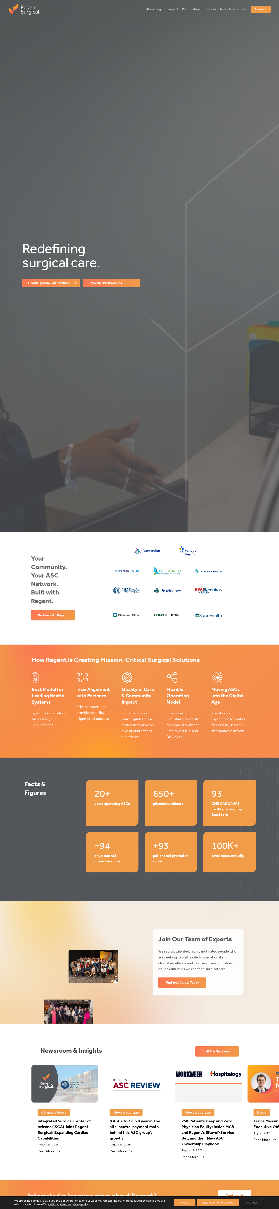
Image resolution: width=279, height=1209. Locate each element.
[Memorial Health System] (126, 590)
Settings (252, 1202)
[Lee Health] (167, 571)
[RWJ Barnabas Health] (208, 590)
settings (53, 1204)
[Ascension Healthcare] (147, 550)
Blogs (261, 1112)
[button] (51, 283)
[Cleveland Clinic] (126, 615)
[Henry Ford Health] (126, 571)
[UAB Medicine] (167, 615)
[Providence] (167, 590)
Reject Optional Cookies (218, 1202)
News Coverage (126, 1112)
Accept (184, 1202)
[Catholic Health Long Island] (188, 550)
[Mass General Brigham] (208, 571)
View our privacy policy (74, 1204)
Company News (53, 1112)
